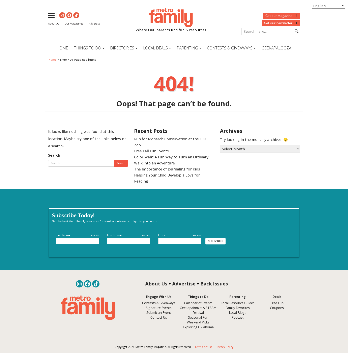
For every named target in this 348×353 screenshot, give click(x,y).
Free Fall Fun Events (151, 151)
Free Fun (277, 303)
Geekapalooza (276, 48)
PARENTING (188, 48)
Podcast (237, 317)
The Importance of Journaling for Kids (167, 169)
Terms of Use (203, 347)
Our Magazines (74, 23)
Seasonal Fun (198, 317)
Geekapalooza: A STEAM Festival (198, 310)
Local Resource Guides (238, 303)
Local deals (156, 48)
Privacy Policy (224, 347)
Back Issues (214, 283)
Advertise (94, 23)
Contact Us (158, 317)
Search (54, 155)
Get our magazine (279, 15)
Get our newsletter (278, 23)
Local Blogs (237, 312)
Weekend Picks (198, 322)
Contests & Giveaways (230, 48)
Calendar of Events (198, 303)
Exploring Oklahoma (198, 327)
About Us (53, 23)
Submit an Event (158, 312)
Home (62, 48)
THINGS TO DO (88, 48)
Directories (122, 48)
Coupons (277, 308)
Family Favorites (238, 308)
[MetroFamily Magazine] (171, 18)
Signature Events (159, 308)
